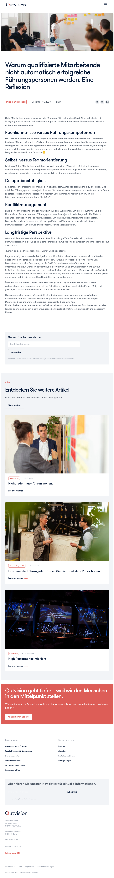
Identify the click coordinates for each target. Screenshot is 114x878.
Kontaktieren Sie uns (18, 716)
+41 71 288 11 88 (11, 839)
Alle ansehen (14, 405)
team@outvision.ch (13, 846)
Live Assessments (12, 756)
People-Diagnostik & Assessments (18, 751)
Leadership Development (15, 765)
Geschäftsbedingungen (62, 358)
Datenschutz (10, 866)
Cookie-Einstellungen (45, 866)
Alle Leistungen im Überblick (16, 746)
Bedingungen (31, 799)
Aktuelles (61, 751)
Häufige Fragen (64, 760)
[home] (16, 4)
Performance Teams (13, 760)
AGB (20, 866)
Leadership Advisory (13, 770)
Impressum (29, 866)
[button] (105, 4)
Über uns (61, 746)
